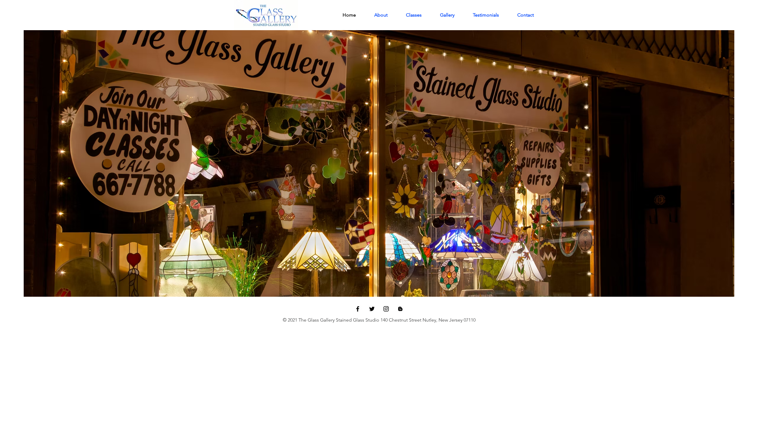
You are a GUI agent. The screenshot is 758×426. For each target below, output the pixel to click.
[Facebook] (357, 308)
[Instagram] (386, 308)
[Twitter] (371, 308)
